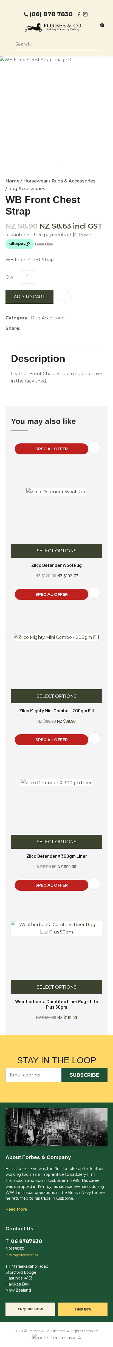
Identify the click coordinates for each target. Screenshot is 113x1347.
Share (12, 328)
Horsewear (35, 181)
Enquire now (30, 1309)
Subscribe (84, 1075)
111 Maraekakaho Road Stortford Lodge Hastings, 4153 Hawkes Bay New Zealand (26, 1278)
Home (12, 181)
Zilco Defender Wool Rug (56, 565)
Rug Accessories (26, 188)
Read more (16, 1209)
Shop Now (83, 1309)
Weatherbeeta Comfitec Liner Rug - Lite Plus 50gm (56, 1004)
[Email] (40, 328)
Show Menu (14, 27)
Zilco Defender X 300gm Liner (56, 856)
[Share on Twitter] (31, 328)
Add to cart (29, 296)
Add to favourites (94, 447)
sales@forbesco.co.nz (23, 1255)
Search (95, 44)
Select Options (57, 550)
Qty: (9, 277)
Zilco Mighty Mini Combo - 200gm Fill (56, 710)
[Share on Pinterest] (48, 328)
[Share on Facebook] (24, 328)
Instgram (86, 14)
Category (16, 317)
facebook (79, 14)
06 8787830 (26, 1241)
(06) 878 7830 (51, 14)
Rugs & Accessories (73, 181)
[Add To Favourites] (65, 297)
